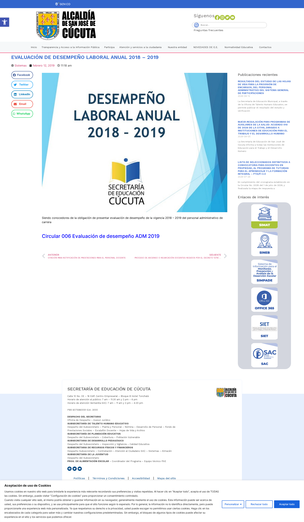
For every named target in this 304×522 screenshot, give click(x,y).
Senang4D (232, 30)
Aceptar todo (286, 504)
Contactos (265, 47)
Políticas (79, 478)
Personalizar (232, 504)
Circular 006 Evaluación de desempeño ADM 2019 (101, 236)
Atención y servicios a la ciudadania (140, 47)
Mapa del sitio (166, 478)
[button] (4, 22)
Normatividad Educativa (238, 47)
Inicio (34, 47)
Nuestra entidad (177, 47)
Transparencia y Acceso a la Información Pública (70, 47)
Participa (109, 47)
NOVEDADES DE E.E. (205, 47)
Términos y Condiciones (108, 478)
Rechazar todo (259, 504)
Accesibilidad (141, 478)
